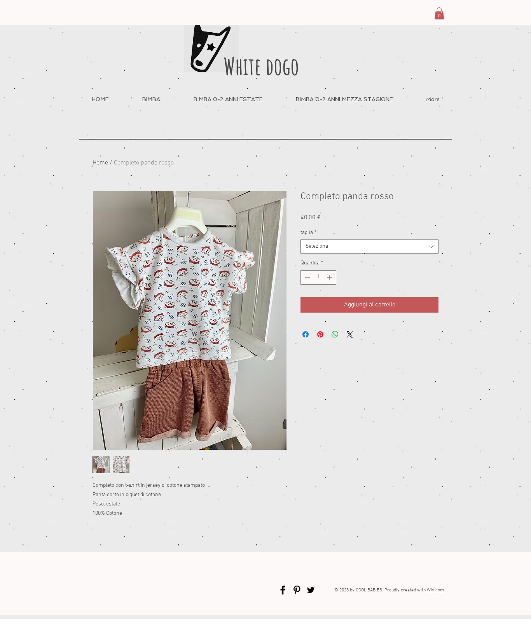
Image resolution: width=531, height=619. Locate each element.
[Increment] (330, 277)
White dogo (261, 66)
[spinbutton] (318, 277)
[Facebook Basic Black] (282, 590)
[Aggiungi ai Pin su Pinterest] (320, 334)
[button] (439, 13)
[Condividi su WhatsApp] (335, 334)
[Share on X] (350, 334)
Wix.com (435, 590)
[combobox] (369, 247)
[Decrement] (306, 277)
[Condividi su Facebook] (305, 334)
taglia (308, 232)
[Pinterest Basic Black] (296, 590)
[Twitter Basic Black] (310, 590)
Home (100, 163)
